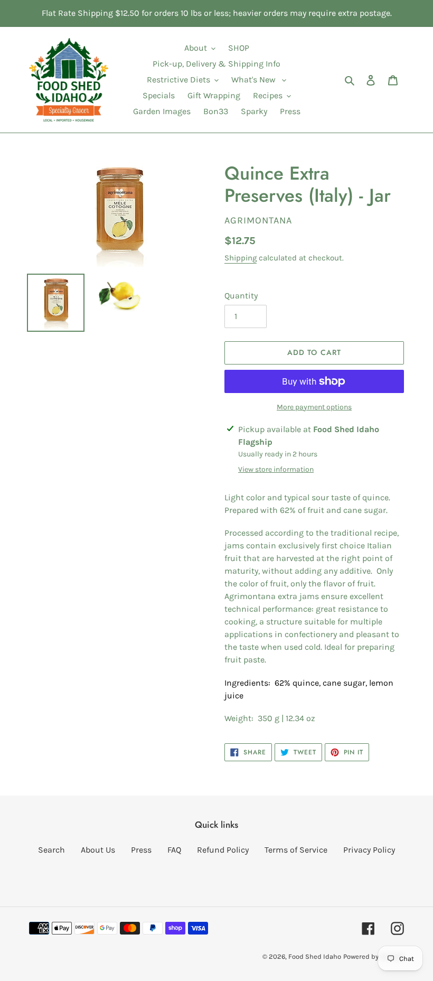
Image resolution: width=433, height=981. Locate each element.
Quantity (241, 296)
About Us (98, 850)
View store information (276, 469)
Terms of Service (296, 850)
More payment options (314, 407)
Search (51, 850)
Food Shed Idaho (314, 956)
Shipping (240, 258)
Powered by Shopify (373, 956)
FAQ (174, 850)
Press (141, 850)
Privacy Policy (369, 850)
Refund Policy (223, 850)
